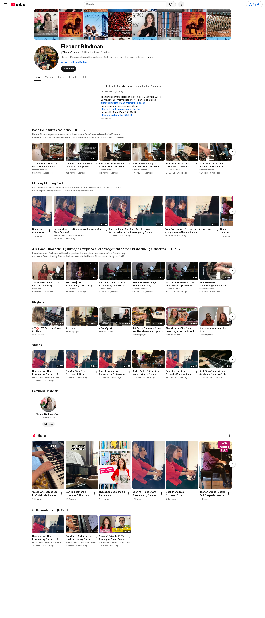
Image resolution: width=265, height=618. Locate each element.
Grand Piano (71, 170)
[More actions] (63, 164)
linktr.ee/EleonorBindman (75, 62)
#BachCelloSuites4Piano (113, 103)
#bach (142, 103)
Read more (106, 118)
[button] (106, 118)
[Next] (232, 152)
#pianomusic (131, 103)
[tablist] (132, 77)
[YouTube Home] (18, 4)
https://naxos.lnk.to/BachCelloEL (116, 115)
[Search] (171, 4)
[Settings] (242, 4)
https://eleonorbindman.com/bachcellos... (121, 109)
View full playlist (39, 335)
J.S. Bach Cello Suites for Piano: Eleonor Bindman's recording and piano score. (131, 86)
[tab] (37, 77)
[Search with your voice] (181, 4)
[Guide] (5, 4)
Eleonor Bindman (39, 170)
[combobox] (125, 4)
